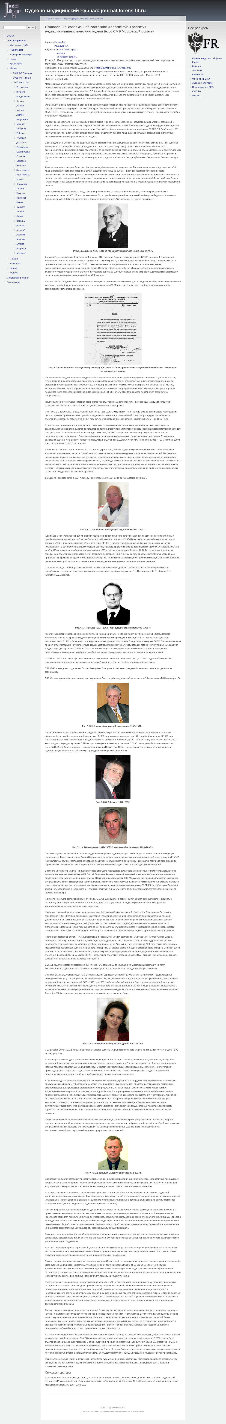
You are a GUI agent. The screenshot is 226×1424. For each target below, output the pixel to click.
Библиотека (198, 74)
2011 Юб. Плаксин (22, 78)
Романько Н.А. (61, 46)
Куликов (20, 188)
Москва (13, 68)
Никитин (20, 193)
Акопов (19, 115)
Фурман (20, 216)
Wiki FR (196, 95)
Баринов (20, 124)
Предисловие (23, 96)
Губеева (20, 133)
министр (20, 92)
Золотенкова (22, 170)
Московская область (66, 57)
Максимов (21, 198)
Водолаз (14, 272)
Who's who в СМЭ (201, 79)
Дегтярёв (21, 142)
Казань (13, 59)
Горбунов (21, 128)
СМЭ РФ (196, 91)
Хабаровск (15, 263)
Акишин (20, 110)
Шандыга (21, 225)
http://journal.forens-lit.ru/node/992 (113, 68)
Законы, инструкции (202, 83)
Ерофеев (21, 161)
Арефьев (20, 239)
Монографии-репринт (18, 278)
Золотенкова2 (23, 174)
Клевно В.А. (60, 42)
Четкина (20, 221)
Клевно (20, 101)
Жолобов (21, 165)
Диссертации (13, 282)
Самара (14, 259)
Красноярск (16, 63)
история (60, 53)
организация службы (67, 49)
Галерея (196, 66)
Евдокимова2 (23, 152)
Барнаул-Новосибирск (21, 54)
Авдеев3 (20, 235)
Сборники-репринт (16, 40)
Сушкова (20, 207)
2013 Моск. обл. (21, 82)
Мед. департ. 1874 (19, 45)
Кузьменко (21, 184)
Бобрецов (21, 248)
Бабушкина (22, 119)
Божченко (21, 253)
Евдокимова (22, 147)
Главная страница (53, 18)
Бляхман (20, 244)
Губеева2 (21, 138)
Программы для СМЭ (203, 87)
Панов (19, 202)
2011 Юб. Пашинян (22, 73)
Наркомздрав (16, 50)
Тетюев (20, 211)
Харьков (14, 268)
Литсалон (197, 70)
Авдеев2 (20, 230)
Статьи (10, 36)
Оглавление (22, 87)
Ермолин (20, 156)
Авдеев (20, 105)
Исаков (19, 179)
